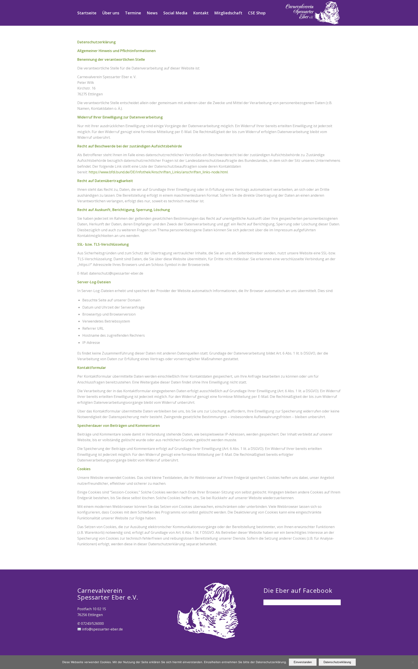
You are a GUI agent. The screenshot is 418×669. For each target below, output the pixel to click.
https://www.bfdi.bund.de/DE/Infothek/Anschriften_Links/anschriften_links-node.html (158, 172)
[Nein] (412, 662)
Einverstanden (303, 662)
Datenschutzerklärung (337, 662)
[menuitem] (86, 13)
